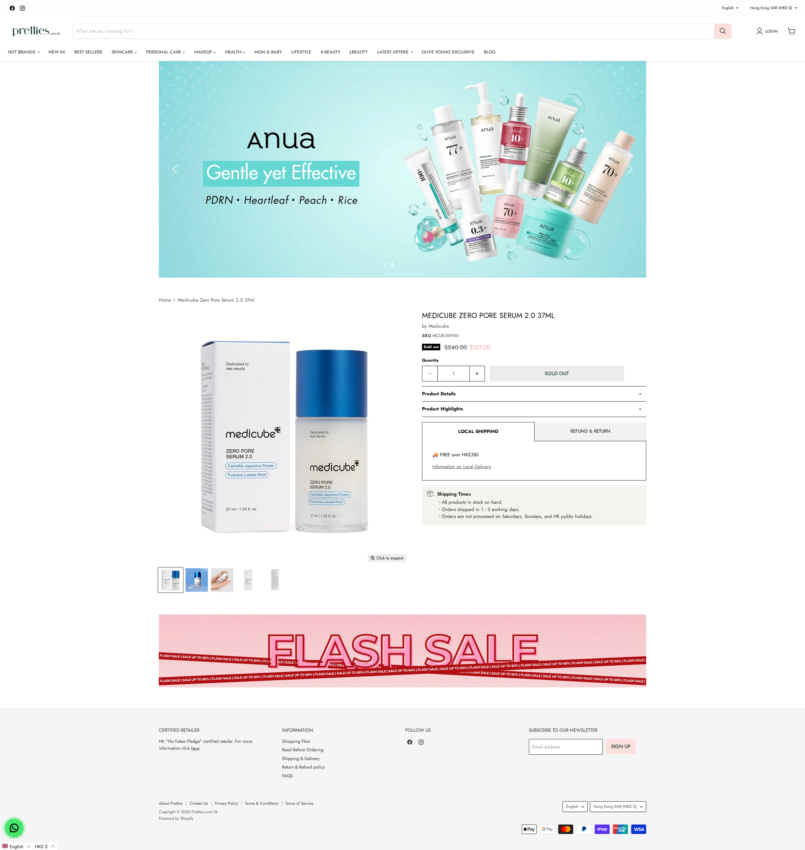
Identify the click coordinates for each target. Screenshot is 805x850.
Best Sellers (88, 52)
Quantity (430, 360)
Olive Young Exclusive (448, 52)
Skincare (123, 52)
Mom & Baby (268, 52)
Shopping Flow (296, 741)
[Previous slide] (176, 169)
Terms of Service (299, 803)
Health (233, 52)
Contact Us (199, 803)
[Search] (722, 31)
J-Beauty (359, 52)
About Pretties (171, 803)
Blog (490, 52)
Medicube (439, 326)
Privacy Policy (226, 803)
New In (56, 52)
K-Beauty (330, 52)
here (195, 748)
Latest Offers (393, 52)
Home (165, 300)
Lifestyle (301, 52)
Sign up (620, 746)
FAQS (287, 776)
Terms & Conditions (261, 803)
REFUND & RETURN (590, 431)
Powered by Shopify (176, 818)
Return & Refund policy (303, 767)
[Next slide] (629, 169)
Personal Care (164, 52)
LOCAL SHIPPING (478, 431)
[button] (16, 846)
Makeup (203, 52)
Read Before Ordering (303, 750)
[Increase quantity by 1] (477, 373)
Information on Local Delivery (461, 466)
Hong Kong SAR (771, 8)
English (728, 8)
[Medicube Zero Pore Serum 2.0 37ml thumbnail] (170, 580)
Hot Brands (22, 52)
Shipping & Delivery (300, 758)
